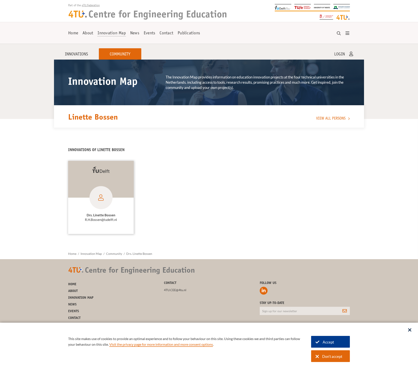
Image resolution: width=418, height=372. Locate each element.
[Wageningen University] (341, 7)
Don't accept (332, 356)
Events (149, 33)
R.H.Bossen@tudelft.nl (101, 220)
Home (73, 33)
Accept (328, 342)
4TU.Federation (91, 5)
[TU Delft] (283, 7)
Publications (189, 33)
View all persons (331, 119)
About (88, 33)
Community (120, 54)
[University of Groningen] (326, 16)
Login (339, 54)
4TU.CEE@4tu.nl (175, 290)
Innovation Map (112, 33)
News (134, 33)
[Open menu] (347, 33)
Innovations (76, 54)
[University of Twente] (322, 7)
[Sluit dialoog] (410, 330)
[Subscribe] (344, 311)
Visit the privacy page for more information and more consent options (161, 344)
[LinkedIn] (264, 291)
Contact (166, 33)
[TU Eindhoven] (302, 7)
